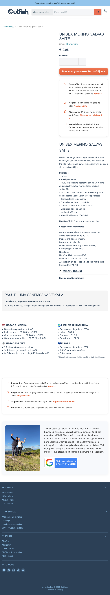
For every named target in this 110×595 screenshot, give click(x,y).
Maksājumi (6, 545)
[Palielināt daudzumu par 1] (82, 62)
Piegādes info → (81, 106)
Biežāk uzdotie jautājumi (12, 552)
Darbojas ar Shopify (55, 590)
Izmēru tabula (72, 271)
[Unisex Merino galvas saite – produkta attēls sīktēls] (6, 39)
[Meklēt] (97, 12)
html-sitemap (8, 556)
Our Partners (7, 503)
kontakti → (53, 386)
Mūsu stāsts (7, 496)
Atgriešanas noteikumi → (65, 401)
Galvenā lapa (8, 26)
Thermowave (72, 44)
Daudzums (63, 56)
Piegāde (5, 541)
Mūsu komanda (9, 500)
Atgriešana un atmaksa (12, 517)
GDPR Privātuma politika (12, 528)
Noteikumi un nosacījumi (12, 524)
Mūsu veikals (7, 492)
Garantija (6, 520)
